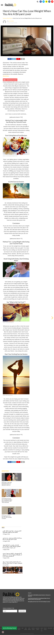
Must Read (9, 18)
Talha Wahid (11, 21)
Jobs (22, 628)
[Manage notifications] (3, 632)
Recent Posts (5, 471)
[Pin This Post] (18, 58)
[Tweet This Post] (14, 58)
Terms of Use (41, 629)
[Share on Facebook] (10, 58)
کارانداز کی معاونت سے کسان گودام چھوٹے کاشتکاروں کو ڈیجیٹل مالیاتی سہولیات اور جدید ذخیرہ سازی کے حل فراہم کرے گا (11, 546)
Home (4, 18)
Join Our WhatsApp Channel (9, 628)
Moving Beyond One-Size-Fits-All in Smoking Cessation (39, 601)
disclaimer (6, 76)
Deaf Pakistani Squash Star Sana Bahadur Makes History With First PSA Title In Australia (39, 599)
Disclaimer (50, 628)
